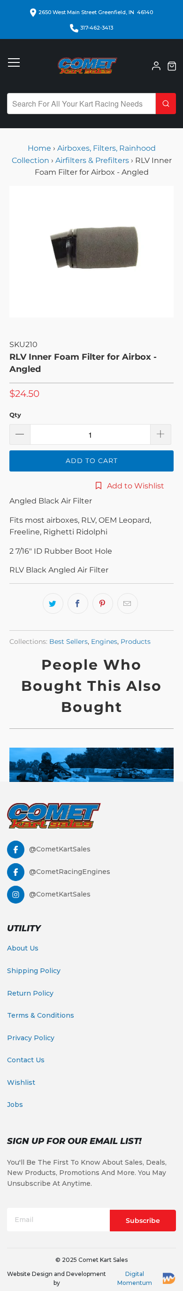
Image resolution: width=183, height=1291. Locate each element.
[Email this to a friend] (127, 603)
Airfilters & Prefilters (92, 160)
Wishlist (21, 1082)
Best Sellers (68, 641)
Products (136, 641)
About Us (22, 948)
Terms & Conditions (40, 1015)
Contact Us (26, 1060)
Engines (104, 641)
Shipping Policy (34, 970)
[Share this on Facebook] (78, 603)
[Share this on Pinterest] (102, 603)
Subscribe (143, 1220)
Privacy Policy (30, 1038)
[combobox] (81, 103)
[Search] (166, 103)
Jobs (15, 1104)
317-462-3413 (96, 27)
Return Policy (30, 993)
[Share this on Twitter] (53, 603)
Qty (15, 414)
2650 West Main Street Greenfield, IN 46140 (95, 12)
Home (40, 148)
